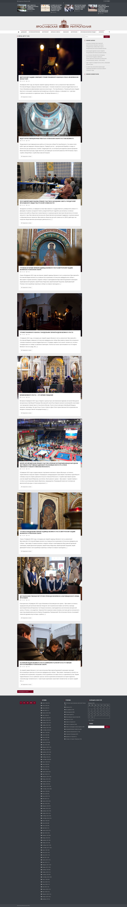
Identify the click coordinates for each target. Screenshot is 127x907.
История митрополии (34, 32)
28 (92, 717)
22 (95, 714)
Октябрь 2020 (45, 874)
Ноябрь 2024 (45, 754)
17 (101, 712)
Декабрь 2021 (45, 840)
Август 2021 (45, 850)
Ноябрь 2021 (45, 842)
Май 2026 (44, 710)
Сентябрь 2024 (45, 759)
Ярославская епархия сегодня (88, 32)
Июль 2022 (44, 823)
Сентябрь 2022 (45, 818)
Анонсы (67, 707)
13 (89, 712)
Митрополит (45, 32)
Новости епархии (70, 721)
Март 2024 (44, 774)
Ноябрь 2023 (45, 784)
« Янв (89, 720)
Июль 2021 (44, 852)
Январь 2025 (45, 749)
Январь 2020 (45, 896)
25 (104, 714)
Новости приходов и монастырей (73, 726)
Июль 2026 (44, 705)
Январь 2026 (45, 720)
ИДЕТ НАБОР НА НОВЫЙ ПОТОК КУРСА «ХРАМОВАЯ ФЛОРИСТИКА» (32, 7)
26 (108, 714)
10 (101, 710)
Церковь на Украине (70, 736)
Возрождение (69, 712)
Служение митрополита (71, 731)
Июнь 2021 (44, 855)
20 (89, 714)
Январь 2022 (45, 837)
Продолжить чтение (26, 96)
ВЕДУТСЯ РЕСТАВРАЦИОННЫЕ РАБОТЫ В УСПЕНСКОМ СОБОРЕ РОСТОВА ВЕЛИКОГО (47, 138)
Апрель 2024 (45, 771)
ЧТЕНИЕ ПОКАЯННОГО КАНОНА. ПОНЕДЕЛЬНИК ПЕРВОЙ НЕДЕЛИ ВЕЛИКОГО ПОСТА (46, 332)
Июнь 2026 (44, 708)
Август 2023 (45, 791)
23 (98, 714)
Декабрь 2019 (45, 899)
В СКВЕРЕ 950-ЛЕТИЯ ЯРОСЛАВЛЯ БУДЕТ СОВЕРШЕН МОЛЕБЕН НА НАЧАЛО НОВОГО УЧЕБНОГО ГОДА (56, 8)
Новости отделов (70, 724)
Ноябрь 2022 (45, 813)
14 (92, 712)
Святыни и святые (55, 32)
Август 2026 (45, 703)
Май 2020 (44, 886)
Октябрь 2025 (45, 727)
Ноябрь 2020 (45, 872)
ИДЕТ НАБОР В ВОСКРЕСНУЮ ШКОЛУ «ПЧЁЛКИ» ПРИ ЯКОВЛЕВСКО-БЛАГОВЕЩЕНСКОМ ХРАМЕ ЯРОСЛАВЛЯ (103, 8)
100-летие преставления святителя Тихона (76, 703)
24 (101, 714)
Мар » (92, 720)
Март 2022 (44, 833)
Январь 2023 (45, 808)
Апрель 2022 (45, 830)
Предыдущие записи (23, 691)
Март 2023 (44, 803)
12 (108, 710)
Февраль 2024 (45, 776)
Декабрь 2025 (45, 722)
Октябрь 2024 (45, 757)
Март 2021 (44, 862)
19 (108, 712)
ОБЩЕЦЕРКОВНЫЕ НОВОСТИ (72, 729)
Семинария (66, 32)
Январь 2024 (45, 779)
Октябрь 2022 (45, 815)
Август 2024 (45, 761)
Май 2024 (44, 769)
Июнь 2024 (44, 766)
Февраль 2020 (45, 894)
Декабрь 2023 (45, 781)
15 (95, 712)
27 (89, 717)
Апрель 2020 (45, 889)
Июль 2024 (44, 764)
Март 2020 (44, 891)
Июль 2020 (44, 882)
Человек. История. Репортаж (72, 739)
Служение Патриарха (71, 734)
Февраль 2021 (45, 864)
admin (28, 81)
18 (104, 712)
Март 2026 (44, 715)
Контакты (101, 32)
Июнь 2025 (44, 737)
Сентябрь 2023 (45, 788)
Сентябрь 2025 (45, 730)
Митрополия (74, 32)
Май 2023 (44, 798)
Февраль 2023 (45, 806)
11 (104, 710)
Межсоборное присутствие (72, 717)
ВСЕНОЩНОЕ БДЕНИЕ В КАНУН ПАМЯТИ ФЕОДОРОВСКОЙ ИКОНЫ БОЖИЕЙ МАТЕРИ (96, 51)
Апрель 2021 (45, 859)
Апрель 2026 (45, 712)
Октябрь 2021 (45, 845)
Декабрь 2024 (45, 752)
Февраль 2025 (45, 747)
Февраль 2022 (45, 835)
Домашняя (24, 32)
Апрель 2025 (45, 742)
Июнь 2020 (44, 884)
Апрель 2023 (45, 801)
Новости (68, 719)
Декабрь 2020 (45, 869)
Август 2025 (45, 732)
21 (92, 714)
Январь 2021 (45, 867)
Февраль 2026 (45, 717)
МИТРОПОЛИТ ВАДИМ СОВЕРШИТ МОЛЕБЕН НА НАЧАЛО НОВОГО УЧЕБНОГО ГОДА (80, 7)
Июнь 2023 (44, 796)
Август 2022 (45, 820)
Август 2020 (45, 879)
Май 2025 (44, 739)
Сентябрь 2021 (45, 847)
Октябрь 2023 (45, 786)
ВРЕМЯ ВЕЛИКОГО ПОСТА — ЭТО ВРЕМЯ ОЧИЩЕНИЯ (36, 395)
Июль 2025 (44, 735)
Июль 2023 (44, 793)
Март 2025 (44, 744)
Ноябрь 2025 (45, 725)
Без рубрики (69, 709)
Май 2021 (44, 857)
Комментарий (69, 714)
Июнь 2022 (44, 825)
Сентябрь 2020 (45, 877)
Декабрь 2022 (45, 810)
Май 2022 (44, 828)
